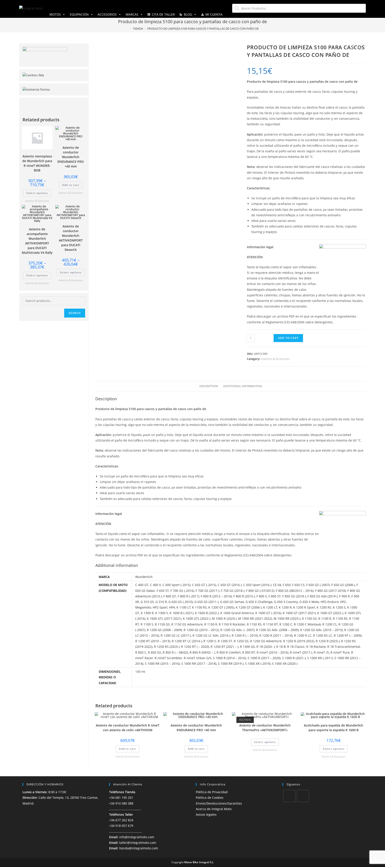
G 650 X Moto (309, 602)
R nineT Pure (340, 652)
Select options (265, 742)
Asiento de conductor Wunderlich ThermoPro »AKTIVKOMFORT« (265, 727)
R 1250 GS (241, 641)
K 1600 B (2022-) (207, 613)
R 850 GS (154, 652)
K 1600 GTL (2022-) (196, 618)
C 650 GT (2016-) (230, 585)
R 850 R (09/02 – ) (202, 652)
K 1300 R (147, 613)
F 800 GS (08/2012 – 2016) (294, 590)
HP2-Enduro (329, 602)
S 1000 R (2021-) (294, 658)
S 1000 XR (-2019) (257, 663)
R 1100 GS (309, 618)
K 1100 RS (199, 607)
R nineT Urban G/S (197, 658)
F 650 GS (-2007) (318, 585)
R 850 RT (248, 652)
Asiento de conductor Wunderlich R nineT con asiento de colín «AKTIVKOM (127, 727)
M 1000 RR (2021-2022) (255, 618)
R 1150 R (210, 624)
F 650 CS (298, 585)
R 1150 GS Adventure (187, 624)
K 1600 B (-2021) (181, 613)
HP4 (172, 607)
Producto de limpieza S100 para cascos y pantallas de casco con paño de (203, 29)
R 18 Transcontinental (343, 646)
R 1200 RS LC (322, 635)
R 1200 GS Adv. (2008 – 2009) (277, 630)
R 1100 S (147, 624)
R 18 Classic (296, 646)
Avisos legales (206, 814)
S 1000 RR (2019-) (231, 663)
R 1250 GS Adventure (266, 641)
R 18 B (281, 646)
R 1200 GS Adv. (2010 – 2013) (321, 630)
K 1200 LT (270, 607)
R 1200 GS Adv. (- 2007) (237, 630)
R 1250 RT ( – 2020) (195, 646)
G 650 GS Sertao (232, 602)
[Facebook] (289, 796)
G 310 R (161, 602)
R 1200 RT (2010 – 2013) (152, 641)
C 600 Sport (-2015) (176, 585)
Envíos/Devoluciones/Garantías (219, 803)
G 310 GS (147, 602)
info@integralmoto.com (136, 837)
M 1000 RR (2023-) (287, 618)
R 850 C (140, 652)
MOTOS (55, 14)
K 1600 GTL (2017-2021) (164, 618)
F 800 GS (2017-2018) (330, 590)
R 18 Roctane (316, 646)
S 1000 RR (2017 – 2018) (198, 663)
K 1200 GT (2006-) (249, 607)
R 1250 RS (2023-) (167, 646)
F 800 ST (274, 596)
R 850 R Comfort (229, 652)
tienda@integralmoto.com (138, 848)
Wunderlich (144, 577)
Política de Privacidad (212, 792)
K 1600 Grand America (237, 613)
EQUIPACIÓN (79, 14)
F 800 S (261, 596)
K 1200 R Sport (304, 607)
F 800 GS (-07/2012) (260, 590)
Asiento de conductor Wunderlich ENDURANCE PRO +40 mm (196, 727)
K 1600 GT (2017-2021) (299, 613)
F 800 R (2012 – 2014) (216, 596)
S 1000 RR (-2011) (320, 658)
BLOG (188, 14)
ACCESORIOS (107, 14)
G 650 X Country (286, 602)
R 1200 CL (329, 624)
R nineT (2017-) (301, 652)
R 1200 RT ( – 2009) (348, 635)
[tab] (208, 386)
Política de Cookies (209, 797)
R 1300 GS (247, 646)
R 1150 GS (162, 624)
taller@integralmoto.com (137, 842)
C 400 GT (141, 585)
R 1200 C (285, 624)
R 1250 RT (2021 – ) (224, 646)
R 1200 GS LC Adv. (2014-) (211, 635)
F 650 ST (163, 590)
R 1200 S (209, 641)
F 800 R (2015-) (244, 596)
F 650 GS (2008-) (343, 585)
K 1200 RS (324, 607)
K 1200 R (285, 607)
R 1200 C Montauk (307, 624)
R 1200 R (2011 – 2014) (276, 635)
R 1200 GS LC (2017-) (176, 635)
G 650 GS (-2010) (180, 602)
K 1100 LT (183, 607)
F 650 (287, 585)
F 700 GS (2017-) (207, 590)
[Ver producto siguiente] (363, 46)
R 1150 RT (270, 624)
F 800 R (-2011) (188, 596)
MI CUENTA (213, 14)
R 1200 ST (225, 641)
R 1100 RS (340, 618)
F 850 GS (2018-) (294, 596)
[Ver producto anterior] (355, 46)
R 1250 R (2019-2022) (298, 641)
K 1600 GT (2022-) (330, 613)
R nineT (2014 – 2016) (272, 652)
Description (208, 386)
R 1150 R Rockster (232, 624)
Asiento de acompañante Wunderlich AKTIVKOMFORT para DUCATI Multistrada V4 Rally (37, 241)
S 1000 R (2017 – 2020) (264, 658)
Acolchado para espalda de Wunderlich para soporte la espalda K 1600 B (333, 727)
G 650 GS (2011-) (206, 602)
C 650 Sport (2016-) (257, 585)
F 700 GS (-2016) (182, 590)
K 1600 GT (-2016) (268, 613)
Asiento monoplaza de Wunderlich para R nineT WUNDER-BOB (37, 163)
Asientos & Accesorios (275, 359)
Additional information (242, 386)
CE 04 (277, 585)
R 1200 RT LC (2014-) (187, 641)
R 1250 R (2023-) (328, 641)
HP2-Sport (160, 607)
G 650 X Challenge (259, 602)
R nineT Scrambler (168, 658)
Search (75, 313)
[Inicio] (128, 29)
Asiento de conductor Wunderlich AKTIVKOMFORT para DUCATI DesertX (71, 238)
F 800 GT (169, 596)
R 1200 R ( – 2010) (245, 635)
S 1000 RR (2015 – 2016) (162, 663)
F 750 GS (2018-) (232, 590)
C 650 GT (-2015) (204, 585)
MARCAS (132, 14)
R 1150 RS (254, 624)
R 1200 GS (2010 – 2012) (201, 630)
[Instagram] (303, 796)
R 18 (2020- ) (265, 646)
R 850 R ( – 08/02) (175, 652)
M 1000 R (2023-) (224, 618)
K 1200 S (339, 607)
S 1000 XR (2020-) (284, 663)
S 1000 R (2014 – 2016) (229, 658)
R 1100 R (324, 618)
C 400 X (155, 585)
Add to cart (288, 338)
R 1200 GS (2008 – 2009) (164, 630)
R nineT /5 (321, 652)
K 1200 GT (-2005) (221, 607)
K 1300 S (161, 613)
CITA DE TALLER (163, 14)
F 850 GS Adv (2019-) (322, 596)
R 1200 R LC (302, 635)
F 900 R (344, 596)
